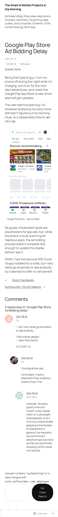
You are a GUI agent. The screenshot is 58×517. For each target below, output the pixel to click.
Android (9, 69)
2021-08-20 (27, 357)
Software (25, 63)
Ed (22, 361)
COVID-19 (11, 63)
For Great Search (42, 492)
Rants (18, 69)
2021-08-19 (21, 316)
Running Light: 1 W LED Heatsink (23, 287)
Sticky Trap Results (23, 280)
